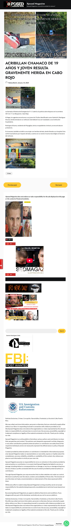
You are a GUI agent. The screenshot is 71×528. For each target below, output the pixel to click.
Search (62, 331)
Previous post (12, 185)
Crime (9, 173)
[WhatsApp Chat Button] (66, 523)
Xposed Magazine (36, 3)
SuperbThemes (49, 525)
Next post (58, 185)
